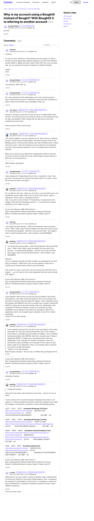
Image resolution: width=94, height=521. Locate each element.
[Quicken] (8, 2)
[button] (5, 27)
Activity (66, 21)
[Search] (71, 2)
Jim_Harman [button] (14, 134)
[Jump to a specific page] (58, 45)
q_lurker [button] (12, 472)
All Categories (68, 16)
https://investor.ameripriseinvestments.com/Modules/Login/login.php (29, 424)
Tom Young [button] (13, 110)
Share (6, 34)
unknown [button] (29, 28)
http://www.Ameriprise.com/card (16, 448)
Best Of (66, 26)
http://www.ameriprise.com (14, 413)
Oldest (11, 45)
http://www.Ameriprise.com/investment (18, 411)
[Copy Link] (34, 28)
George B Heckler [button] (13, 26)
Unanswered (77, 24)
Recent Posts (67, 18)
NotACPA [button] (12, 188)
